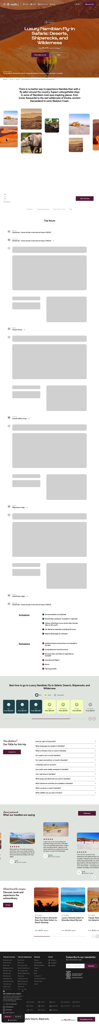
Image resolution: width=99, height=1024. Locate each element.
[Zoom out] (5, 197)
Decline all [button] (18, 1016)
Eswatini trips (7, 962)
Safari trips (21, 986)
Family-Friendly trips (23, 968)
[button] (13, 1020)
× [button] (22, 991)
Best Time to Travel (59, 209)
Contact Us (37, 976)
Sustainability (38, 962)
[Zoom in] (5, 194)
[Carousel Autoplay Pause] (94, 877)
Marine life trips (22, 984)
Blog (35, 973)
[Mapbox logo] (7, 202)
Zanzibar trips (7, 989)
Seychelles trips (7, 978)
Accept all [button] (8, 1016)
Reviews (36, 960)
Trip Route (30, 209)
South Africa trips (8, 981)
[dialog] (13, 1005)
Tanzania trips (7, 984)
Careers (36, 968)
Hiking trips (21, 976)
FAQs (70, 209)
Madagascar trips (8, 968)
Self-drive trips (22, 989)
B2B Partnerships (39, 965)
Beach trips (21, 960)
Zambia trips (6, 986)
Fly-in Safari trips (23, 970)
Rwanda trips (7, 976)
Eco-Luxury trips (22, 965)
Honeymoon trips (23, 978)
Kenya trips (6, 965)
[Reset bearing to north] (5, 199)
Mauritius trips (7, 970)
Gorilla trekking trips (24, 973)
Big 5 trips (21, 962)
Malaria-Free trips (23, 981)
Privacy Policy (38, 981)
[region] (49, 182)
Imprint (36, 984)
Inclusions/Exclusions (43, 209)
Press (35, 970)
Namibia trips (7, 973)
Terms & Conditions (40, 978)
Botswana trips (7, 960)
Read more (13, 1000)
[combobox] (4, 991)
